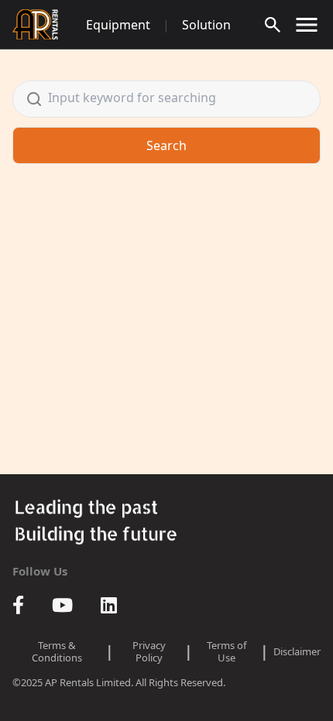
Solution (206, 24)
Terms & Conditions (57, 651)
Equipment (118, 24)
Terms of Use (226, 651)
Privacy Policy (149, 651)
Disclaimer (297, 651)
